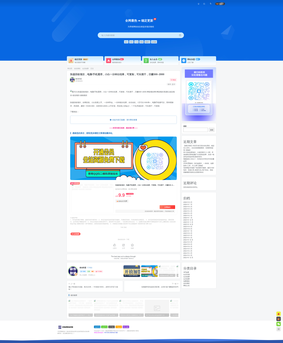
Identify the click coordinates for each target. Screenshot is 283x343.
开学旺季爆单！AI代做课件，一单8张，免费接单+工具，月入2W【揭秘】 (198, 164)
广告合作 (118, 327)
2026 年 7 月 (187, 204)
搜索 (184, 126)
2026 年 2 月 (187, 215)
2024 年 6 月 (187, 246)
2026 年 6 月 (187, 206)
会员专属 (186, 274)
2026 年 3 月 (187, 213)
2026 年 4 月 (187, 211)
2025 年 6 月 (187, 233)
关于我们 (111, 327)
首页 (70, 68)
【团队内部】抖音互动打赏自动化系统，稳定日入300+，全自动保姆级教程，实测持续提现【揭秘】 (198, 147)
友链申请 (97, 327)
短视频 (154, 42)
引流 (136, 42)
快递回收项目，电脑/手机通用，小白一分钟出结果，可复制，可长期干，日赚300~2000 (117, 74)
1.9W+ (84, 271)
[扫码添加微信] (278, 324)
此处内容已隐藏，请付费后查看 (124, 119)
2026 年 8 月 (187, 202)
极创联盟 (79, 79)
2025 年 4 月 (187, 237)
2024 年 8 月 (187, 244)
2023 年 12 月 (188, 257)
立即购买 (167, 207)
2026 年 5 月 (187, 209)
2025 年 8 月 (187, 229)
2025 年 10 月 (188, 224)
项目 (126, 42)
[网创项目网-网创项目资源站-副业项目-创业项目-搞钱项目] (65, 327)
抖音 (131, 42)
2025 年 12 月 (188, 220)
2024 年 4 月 (187, 251)
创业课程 (77, 68)
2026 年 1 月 (187, 217)
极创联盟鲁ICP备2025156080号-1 (115, 331)
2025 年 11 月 (188, 222)
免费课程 (186, 281)
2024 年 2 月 (187, 255)
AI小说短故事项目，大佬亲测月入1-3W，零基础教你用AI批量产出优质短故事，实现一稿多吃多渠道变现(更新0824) (198, 154)
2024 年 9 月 (187, 242)
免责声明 (104, 327)
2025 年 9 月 (187, 226)
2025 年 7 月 (187, 231)
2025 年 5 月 (187, 235)
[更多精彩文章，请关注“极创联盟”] (123, 158)
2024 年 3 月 (187, 253)
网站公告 (186, 285)
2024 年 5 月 (187, 248)
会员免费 (85, 68)
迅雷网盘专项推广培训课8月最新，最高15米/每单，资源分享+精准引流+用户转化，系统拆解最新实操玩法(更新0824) (198, 170)
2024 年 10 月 (188, 240)
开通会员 (221, 4)
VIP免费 (186, 272)
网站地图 (125, 327)
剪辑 (141, 42)
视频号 (147, 42)
